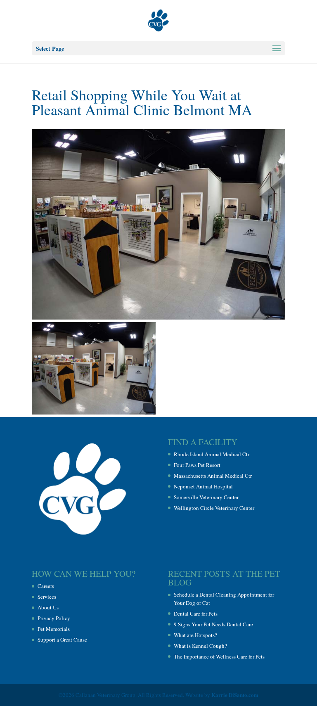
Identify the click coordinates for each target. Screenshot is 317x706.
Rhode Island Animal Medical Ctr (211, 454)
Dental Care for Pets (196, 613)
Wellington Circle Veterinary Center (214, 508)
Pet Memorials (54, 629)
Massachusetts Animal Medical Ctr (213, 475)
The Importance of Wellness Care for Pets (219, 656)
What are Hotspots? (195, 635)
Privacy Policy (54, 618)
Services (47, 596)
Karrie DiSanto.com (234, 695)
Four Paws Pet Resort (197, 465)
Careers (46, 586)
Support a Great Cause (62, 639)
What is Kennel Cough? (200, 645)
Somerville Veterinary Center (206, 497)
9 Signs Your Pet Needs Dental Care (213, 624)
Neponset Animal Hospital (203, 486)
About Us (48, 607)
